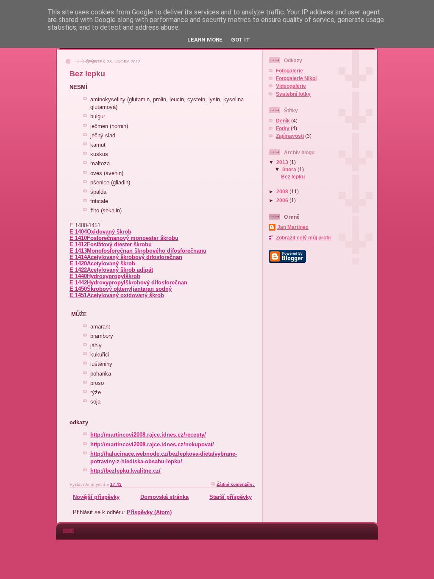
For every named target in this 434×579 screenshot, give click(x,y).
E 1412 (78, 244)
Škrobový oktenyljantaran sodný (129, 289)
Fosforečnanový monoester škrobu (132, 238)
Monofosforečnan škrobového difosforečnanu (146, 251)
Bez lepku (87, 74)
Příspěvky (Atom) (149, 512)
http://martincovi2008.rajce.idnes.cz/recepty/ (148, 434)
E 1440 (78, 276)
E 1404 (78, 231)
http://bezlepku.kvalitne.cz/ (125, 471)
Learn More (205, 39)
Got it (240, 39)
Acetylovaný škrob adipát (120, 270)
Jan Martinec (293, 227)
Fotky (282, 128)
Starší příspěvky (230, 497)
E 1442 (78, 282)
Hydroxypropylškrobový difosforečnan (137, 282)
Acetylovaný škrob (111, 263)
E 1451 (78, 295)
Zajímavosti (290, 136)
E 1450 (78, 289)
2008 (282, 191)
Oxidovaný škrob (109, 231)
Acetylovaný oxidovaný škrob (125, 295)
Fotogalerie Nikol (296, 78)
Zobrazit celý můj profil (303, 237)
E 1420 (78, 263)
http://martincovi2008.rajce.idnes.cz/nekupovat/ (152, 444)
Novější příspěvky (96, 497)
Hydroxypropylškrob (113, 276)
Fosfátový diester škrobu (119, 244)
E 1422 (78, 270)
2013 (282, 162)
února (290, 169)
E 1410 (78, 238)
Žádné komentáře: (236, 484)
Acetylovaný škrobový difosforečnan (134, 257)
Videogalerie (291, 86)
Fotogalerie (289, 70)
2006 (282, 200)
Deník (283, 120)
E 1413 (78, 251)
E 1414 (78, 257)
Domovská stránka (164, 497)
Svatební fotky (293, 94)
